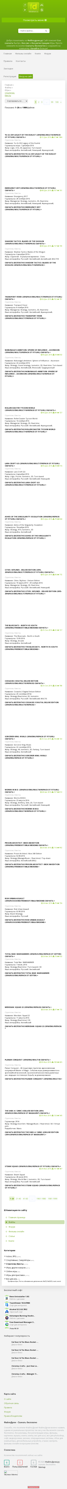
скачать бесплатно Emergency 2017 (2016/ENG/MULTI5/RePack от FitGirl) (23, 208)
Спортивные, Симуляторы (18, 1260)
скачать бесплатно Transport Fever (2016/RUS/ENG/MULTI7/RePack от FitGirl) (25, 317)
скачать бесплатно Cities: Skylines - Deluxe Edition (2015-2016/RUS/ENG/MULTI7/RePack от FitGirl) (33, 592)
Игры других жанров (15, 1267)
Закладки (8, 68)
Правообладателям (13, 1416)
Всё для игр (11, 1279)
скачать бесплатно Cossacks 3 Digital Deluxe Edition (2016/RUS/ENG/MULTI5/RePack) (32, 703)
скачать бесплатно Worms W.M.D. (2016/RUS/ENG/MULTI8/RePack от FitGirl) (25, 810)
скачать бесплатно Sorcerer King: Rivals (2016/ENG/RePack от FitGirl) (26, 756)
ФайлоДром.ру (52, 1462)
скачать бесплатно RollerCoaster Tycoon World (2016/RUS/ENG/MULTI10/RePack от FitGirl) (30, 430)
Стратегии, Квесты (13, 140)
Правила (8, 1407)
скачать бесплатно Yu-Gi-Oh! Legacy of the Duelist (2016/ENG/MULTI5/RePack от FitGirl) (30, 155)
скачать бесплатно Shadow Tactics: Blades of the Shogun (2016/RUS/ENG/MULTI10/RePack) (30, 263)
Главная (8, 85)
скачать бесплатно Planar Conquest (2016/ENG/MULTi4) (33, 1079)
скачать (20, 137)
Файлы (8, 87)
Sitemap (41, 1467)
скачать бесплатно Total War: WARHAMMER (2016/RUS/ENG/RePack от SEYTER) (27, 974)
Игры (7, 90)
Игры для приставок (15, 1275)
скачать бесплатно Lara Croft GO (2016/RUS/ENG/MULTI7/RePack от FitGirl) (25, 483)
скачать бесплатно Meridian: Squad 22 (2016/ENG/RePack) (33, 1026)
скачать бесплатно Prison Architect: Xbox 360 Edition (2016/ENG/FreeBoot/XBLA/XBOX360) (32, 865)
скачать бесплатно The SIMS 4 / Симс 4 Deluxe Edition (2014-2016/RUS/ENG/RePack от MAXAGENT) (32, 1133)
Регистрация (10, 76)
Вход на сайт (25, 76)
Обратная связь (11, 1403)
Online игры (11, 1271)
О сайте (7, 1399)
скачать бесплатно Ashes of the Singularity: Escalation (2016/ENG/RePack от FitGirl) (28, 537)
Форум (7, 1411)
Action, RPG (11, 1256)
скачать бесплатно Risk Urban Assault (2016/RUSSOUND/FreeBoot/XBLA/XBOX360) (25, 921)
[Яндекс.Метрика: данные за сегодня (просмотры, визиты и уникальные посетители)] (11, 1472)
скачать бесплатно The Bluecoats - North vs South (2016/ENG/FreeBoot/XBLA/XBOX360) (31, 648)
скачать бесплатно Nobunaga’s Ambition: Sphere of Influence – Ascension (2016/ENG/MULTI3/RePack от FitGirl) (31, 373)
